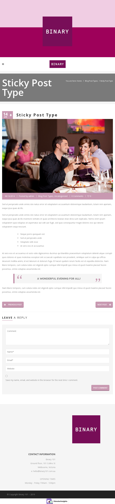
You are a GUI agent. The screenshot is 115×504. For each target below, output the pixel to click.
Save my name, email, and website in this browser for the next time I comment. (42, 380)
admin (31, 196)
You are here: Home (74, 81)
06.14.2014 (10, 196)
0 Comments (77, 196)
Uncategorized (60, 196)
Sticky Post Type (37, 115)
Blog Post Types (91, 81)
